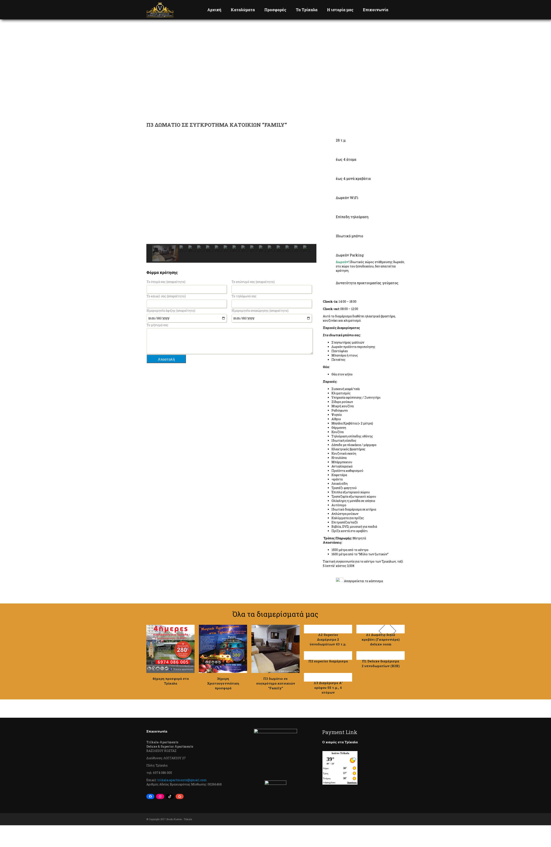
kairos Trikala (340, 753)
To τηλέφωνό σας (244, 296)
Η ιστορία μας (340, 10)
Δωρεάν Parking (350, 255)
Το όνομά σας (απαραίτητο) (166, 282)
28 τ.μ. (341, 140)
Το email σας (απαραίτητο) (166, 296)
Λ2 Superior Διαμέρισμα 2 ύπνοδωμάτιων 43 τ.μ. (328, 639)
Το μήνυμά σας (157, 325)
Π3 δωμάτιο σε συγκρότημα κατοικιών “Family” (275, 683)
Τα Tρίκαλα (306, 10)
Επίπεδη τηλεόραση (352, 216)
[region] (231, 200)
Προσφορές (275, 10)
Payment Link (339, 732)
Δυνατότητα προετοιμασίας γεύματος (367, 283)
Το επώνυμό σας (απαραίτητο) (253, 282)
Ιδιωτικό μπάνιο (349, 236)
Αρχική (214, 10)
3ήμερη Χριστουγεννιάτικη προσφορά (223, 683)
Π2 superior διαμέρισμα (328, 661)
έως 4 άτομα (346, 159)
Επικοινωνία (375, 10)
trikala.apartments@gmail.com (182, 780)
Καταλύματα (243, 10)
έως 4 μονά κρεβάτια (353, 178)
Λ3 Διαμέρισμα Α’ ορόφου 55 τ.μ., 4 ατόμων (328, 687)
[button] (153, 190)
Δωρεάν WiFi (347, 197)
